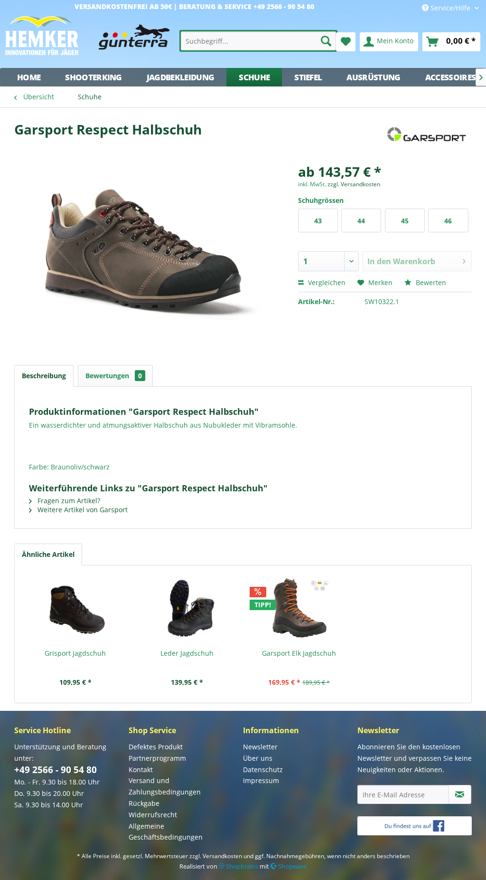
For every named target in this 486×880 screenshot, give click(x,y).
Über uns (257, 758)
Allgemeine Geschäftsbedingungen (166, 832)
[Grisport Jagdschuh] (75, 610)
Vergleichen (326, 282)
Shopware (292, 866)
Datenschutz (263, 769)
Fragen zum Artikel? (68, 500)
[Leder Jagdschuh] (187, 610)
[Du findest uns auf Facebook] (414, 826)
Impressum (261, 780)
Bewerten (430, 282)
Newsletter (260, 746)
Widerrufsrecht (153, 814)
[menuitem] (258, 41)
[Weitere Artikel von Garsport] (426, 138)
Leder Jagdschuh (187, 653)
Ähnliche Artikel (48, 554)
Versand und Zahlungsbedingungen (165, 786)
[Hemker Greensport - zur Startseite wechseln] (87, 39)
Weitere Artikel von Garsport (82, 509)
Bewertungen (113, 375)
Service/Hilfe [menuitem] (450, 7)
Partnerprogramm (157, 758)
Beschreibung (44, 375)
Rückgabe (144, 803)
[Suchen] (326, 40)
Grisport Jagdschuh (75, 653)
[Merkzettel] (345, 41)
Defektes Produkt (156, 746)
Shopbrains (241, 866)
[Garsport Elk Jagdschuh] (299, 610)
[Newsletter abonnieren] (460, 794)
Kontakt (141, 769)
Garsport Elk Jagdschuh (299, 653)
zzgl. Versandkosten (353, 184)
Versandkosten (222, 856)
